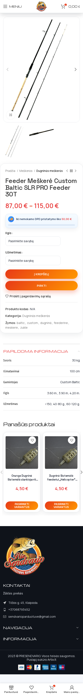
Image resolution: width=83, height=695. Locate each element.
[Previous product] (67, 171)
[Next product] (75, 171)
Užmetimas (13, 252)
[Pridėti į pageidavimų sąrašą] (32, 440)
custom (32, 323)
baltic (21, 323)
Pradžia (10, 171)
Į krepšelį (41, 274)
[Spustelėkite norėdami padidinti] (10, 115)
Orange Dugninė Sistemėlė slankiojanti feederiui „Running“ (22, 479)
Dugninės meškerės (49, 171)
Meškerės (26, 171)
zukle (24, 327)
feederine (61, 323)
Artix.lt (51, 660)
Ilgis (8, 233)
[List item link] (29, 609)
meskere (11, 327)
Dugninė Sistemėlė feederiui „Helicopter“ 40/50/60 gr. (61, 479)
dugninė (46, 323)
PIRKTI (41, 286)
